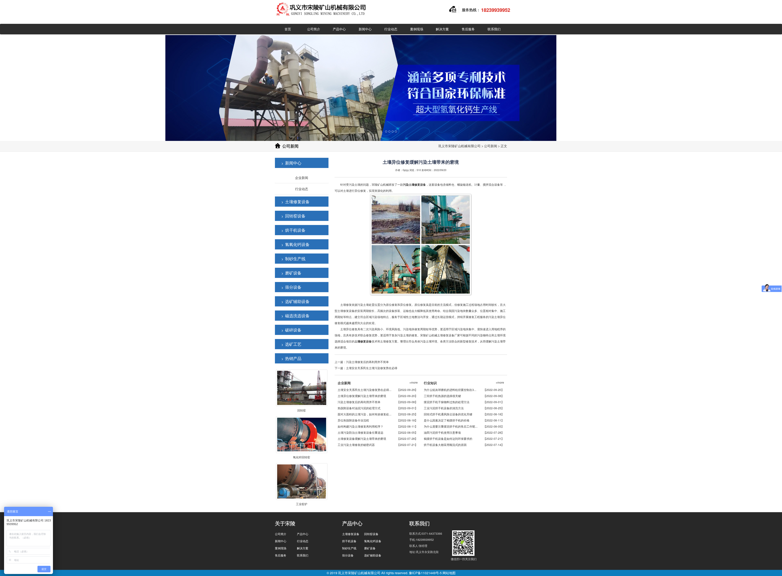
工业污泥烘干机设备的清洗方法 (444, 408)
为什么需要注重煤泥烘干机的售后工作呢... (451, 426)
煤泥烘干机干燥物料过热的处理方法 (446, 402)
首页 (287, 29)
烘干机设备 (295, 230)
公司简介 (313, 29)
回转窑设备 (295, 216)
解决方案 (442, 29)
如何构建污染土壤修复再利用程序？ (360, 426)
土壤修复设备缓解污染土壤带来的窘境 (362, 439)
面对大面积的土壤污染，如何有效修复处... (364, 414)
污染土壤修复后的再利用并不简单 (367, 362)
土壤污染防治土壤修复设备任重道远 (360, 432)
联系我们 (494, 29)
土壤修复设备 (297, 201)
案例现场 (416, 29)
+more (413, 382)
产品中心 (339, 29)
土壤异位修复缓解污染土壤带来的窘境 (362, 396)
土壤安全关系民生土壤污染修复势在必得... (364, 390)
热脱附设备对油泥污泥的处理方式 (359, 408)
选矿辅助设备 (297, 301)
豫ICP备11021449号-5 (425, 573)
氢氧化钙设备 (297, 244)
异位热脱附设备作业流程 (353, 420)
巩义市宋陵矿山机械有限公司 (459, 146)
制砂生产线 (295, 258)
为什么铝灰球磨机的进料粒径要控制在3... (450, 390)
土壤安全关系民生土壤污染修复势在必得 (371, 368)
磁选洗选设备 (297, 315)
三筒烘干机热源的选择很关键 (442, 396)
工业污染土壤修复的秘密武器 (356, 445)
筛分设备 (293, 287)
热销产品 (293, 358)
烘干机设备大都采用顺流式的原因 (445, 445)
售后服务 (468, 29)
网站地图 (449, 573)
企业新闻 (301, 177)
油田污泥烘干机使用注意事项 (442, 432)
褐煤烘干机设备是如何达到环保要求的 (448, 439)
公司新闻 (490, 146)
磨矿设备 (293, 273)
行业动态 (390, 29)
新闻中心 (365, 29)
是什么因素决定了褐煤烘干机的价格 (446, 420)
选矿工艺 (293, 344)
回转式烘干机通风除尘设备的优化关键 (448, 414)
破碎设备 (293, 330)
